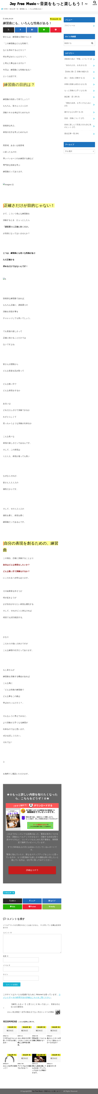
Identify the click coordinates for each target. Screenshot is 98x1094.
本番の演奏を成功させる (75, 84)
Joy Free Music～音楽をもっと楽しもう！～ (49, 3)
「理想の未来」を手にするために (77, 104)
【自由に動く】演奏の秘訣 (76, 72)
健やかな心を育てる (73, 112)
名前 (5, 956)
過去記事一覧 (9, 893)
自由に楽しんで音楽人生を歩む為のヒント (77, 126)
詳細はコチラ (32, 870)
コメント (7, 933)
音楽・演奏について (74, 118)
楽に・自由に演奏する (74, 78)
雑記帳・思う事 (71, 97)
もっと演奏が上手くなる (75, 90)
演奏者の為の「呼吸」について (78, 59)
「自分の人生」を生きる (75, 65)
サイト (5, 974)
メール (6, 965)
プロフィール (69, 25)
